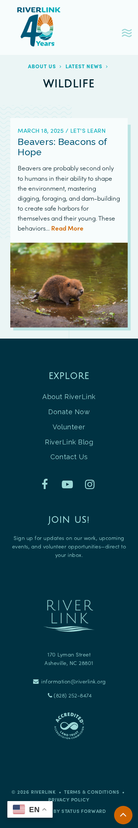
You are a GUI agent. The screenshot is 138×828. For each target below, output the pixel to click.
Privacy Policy (68, 799)
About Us (42, 66)
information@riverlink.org (73, 681)
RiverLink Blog (69, 442)
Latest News (84, 66)
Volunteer (69, 427)
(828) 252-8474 (73, 695)
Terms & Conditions (91, 791)
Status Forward (83, 810)
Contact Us (69, 457)
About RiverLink (69, 397)
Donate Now (69, 412)
